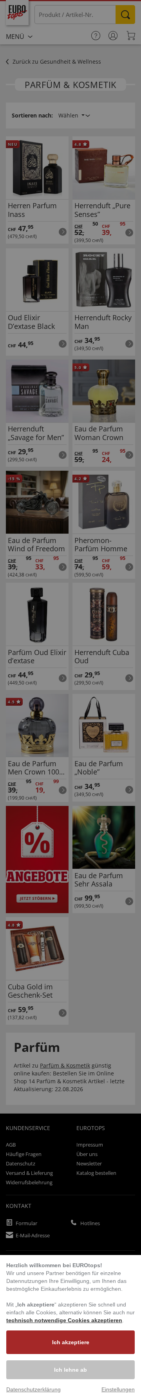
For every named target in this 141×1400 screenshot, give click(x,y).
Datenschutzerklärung (33, 1389)
